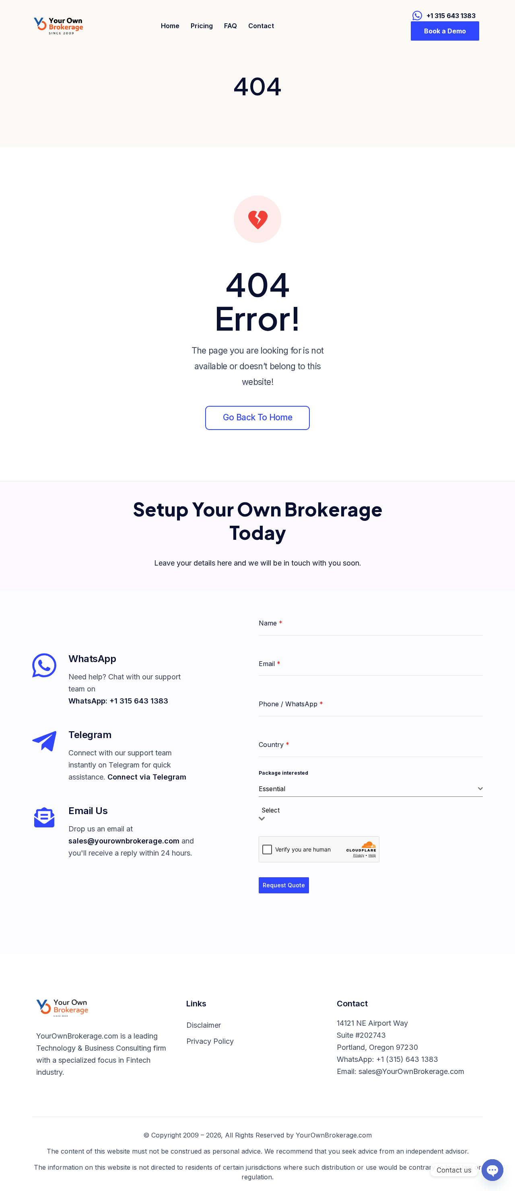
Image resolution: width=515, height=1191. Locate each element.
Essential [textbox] (272, 789)
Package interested (283, 773)
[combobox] (371, 789)
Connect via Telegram (146, 777)
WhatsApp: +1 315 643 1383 (118, 701)
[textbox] (273, 810)
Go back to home (257, 417)
